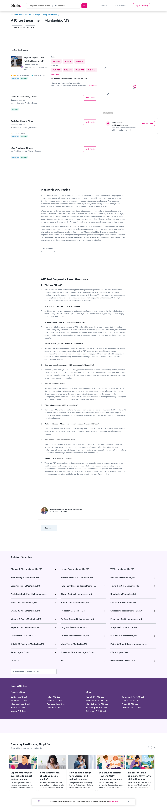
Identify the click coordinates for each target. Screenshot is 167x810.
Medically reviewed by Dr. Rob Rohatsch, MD (66, 509)
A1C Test (28, 15)
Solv (12, 15)
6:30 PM (79, 61)
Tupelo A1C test (53, 707)
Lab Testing (19, 15)
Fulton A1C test (53, 697)
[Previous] (150, 747)
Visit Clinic (90, 97)
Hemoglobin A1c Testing (50, 15)
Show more (93, 85)
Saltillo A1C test (18, 707)
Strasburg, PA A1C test (96, 707)
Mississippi (36, 15)
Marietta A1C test (54, 700)
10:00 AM (80, 70)
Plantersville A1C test (56, 704)
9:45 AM (68, 70)
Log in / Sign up (141, 5)
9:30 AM (56, 70)
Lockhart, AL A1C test (131, 707)
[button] (135, 87)
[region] (131, 81)
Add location (147, 123)
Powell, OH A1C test (95, 697)
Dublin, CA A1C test (130, 700)
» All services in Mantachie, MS (26, 671)
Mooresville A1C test (20, 704)
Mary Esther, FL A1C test (97, 704)
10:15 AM (91, 70)
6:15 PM (68, 61)
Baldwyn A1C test (19, 697)
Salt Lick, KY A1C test (96, 711)
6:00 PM (56, 61)
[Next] (154, 747)
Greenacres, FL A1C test (97, 700)
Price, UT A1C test (129, 704)
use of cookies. (113, 802)
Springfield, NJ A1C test (132, 697)
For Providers (120, 6)
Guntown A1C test (19, 700)
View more (55, 74)
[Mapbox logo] (108, 113)
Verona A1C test (18, 711)
